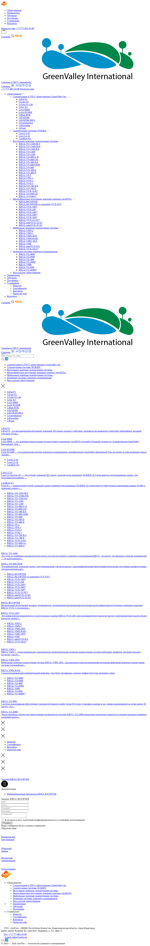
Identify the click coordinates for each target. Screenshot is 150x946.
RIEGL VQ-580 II (27, 170)
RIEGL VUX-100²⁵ (28, 207)
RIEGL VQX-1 (26, 183)
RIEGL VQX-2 (26, 180)
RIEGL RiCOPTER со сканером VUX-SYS (40, 204)
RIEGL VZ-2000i (27, 262)
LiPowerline (24, 125)
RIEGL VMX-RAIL (28, 238)
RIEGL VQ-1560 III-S (29, 144)
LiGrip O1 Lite (26, 104)
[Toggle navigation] (3, 32)
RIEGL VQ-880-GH (28, 159)
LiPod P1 (23, 99)
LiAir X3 (23, 107)
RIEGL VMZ (25, 243)
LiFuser (22, 128)
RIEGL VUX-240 (27, 209)
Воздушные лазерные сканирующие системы (35, 141)
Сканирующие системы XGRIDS (29, 130)
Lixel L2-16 (24, 133)
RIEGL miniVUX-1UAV (30, 222)
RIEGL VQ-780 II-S (28, 186)
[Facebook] (6, 359)
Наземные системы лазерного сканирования (35, 251)
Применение (13, 13)
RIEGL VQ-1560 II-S (29, 149)
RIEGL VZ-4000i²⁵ (28, 270)
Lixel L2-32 (24, 136)
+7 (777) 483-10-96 (25, 28)
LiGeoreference (26, 123)
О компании (13, 21)
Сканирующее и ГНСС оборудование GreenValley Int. (39, 96)
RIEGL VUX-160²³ (28, 217)
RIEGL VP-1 (25, 175)
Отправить (7, 823)
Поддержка (12, 18)
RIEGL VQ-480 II (27, 172)
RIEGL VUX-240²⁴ (28, 212)
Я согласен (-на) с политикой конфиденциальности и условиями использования (45, 820)
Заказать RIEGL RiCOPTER (15, 779)
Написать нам (8, 28)
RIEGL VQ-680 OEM (29, 165)
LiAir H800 (24, 109)
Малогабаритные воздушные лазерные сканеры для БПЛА (42, 199)
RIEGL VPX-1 (26, 178)
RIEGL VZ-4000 (27, 254)
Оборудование (14, 10)
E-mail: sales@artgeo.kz (16, 937)
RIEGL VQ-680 (26, 167)
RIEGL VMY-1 (26, 233)
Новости (17, 285)
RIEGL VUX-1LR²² (28, 191)
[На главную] (6, 5)
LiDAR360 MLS (27, 120)
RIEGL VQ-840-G (27, 196)
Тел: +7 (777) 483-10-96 (15, 934)
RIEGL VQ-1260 (27, 154)
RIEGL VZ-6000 (27, 257)
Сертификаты (20, 288)
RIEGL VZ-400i (26, 259)
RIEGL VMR (25, 264)
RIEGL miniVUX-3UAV (30, 225)
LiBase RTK (25, 115)
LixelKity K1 (25, 138)
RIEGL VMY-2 (26, 230)
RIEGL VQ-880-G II (29, 157)
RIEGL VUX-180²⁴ (28, 215)
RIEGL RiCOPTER (28, 201)
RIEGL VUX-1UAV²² (29, 220)
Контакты (12, 23)
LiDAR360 (24, 117)
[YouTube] (3, 359)
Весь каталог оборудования (26, 272)
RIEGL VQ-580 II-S (28, 162)
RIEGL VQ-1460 (27, 151)
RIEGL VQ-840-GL (28, 193)
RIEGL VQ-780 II (27, 188)
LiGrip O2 (24, 102)
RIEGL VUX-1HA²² (28, 249)
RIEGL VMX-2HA (28, 236)
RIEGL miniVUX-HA (29, 246)
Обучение (12, 15)
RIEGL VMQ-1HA (28, 241)
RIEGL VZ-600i (26, 267)
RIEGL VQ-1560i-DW (29, 146)
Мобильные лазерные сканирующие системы (35, 228)
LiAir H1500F (25, 112)
